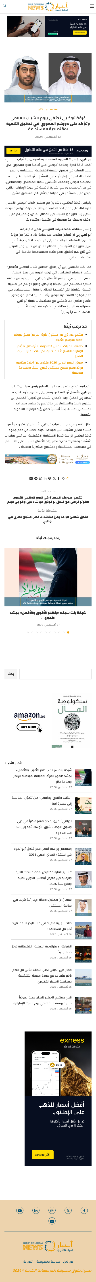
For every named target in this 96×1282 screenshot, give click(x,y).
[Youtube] (19, 1210)
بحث (11, 674)
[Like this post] (63, 478)
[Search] (4, 7)
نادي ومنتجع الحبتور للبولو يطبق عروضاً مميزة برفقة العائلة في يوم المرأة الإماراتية (42, 1000)
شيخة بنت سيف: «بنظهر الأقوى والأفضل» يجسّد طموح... (48, 615)
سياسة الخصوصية (48, 1262)
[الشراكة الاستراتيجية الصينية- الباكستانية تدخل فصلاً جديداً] (83, 954)
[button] (8, 590)
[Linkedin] (36, 1210)
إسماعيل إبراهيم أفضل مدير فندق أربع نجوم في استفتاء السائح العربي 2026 (43, 852)
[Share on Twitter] (54, 478)
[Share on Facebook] (58, 478)
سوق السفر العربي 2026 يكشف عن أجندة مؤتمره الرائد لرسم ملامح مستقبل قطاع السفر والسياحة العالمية (49, 368)
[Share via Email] (31, 478)
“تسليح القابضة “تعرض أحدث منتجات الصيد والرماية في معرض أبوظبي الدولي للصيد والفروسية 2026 (44, 878)
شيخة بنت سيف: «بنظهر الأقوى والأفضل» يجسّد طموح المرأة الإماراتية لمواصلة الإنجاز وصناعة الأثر (42, 776)
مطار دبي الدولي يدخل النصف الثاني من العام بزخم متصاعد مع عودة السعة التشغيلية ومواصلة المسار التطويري (42, 976)
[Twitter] (68, 1210)
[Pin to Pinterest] (49, 478)
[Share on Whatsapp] (40, 478)
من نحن (68, 1262)
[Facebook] (84, 1210)
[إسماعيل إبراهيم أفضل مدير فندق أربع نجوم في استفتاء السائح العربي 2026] (83, 856)
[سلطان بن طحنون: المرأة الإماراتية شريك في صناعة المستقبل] (83, 907)
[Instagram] (52, 1210)
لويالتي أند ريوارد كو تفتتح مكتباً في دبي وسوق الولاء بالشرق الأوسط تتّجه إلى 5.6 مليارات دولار (44, 827)
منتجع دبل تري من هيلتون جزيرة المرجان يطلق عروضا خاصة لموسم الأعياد (48, 337)
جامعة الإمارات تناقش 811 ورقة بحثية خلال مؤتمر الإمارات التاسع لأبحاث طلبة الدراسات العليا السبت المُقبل (50, 351)
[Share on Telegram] (36, 478)
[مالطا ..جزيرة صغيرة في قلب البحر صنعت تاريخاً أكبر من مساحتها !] (83, 930)
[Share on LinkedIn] (45, 478)
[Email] (52, 1220)
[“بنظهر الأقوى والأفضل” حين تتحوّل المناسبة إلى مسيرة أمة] (83, 805)
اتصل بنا (28, 1262)
